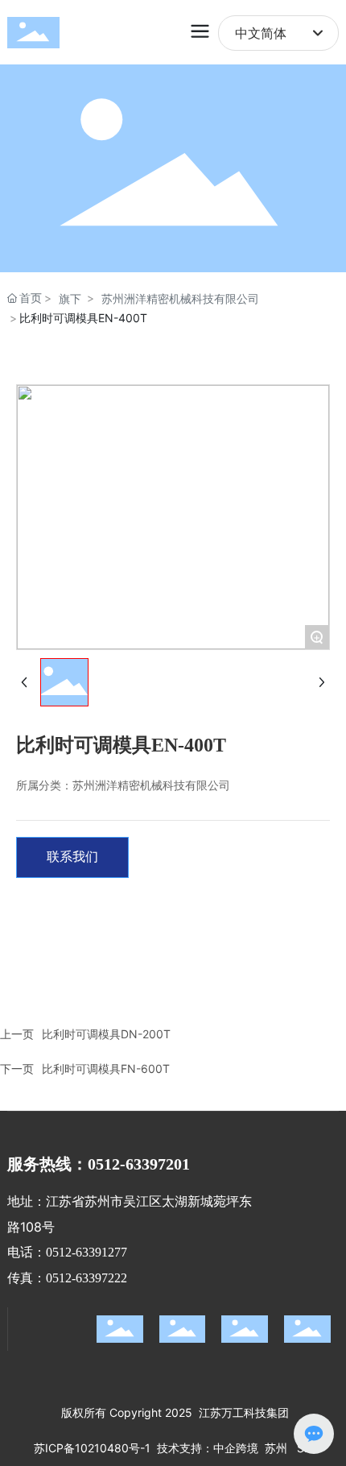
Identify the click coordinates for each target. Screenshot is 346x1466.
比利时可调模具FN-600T (106, 1068)
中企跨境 (235, 1448)
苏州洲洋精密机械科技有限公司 (180, 298)
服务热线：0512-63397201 (98, 1164)
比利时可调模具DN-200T (106, 1034)
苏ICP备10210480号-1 (92, 1448)
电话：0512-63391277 (67, 1252)
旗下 (70, 298)
